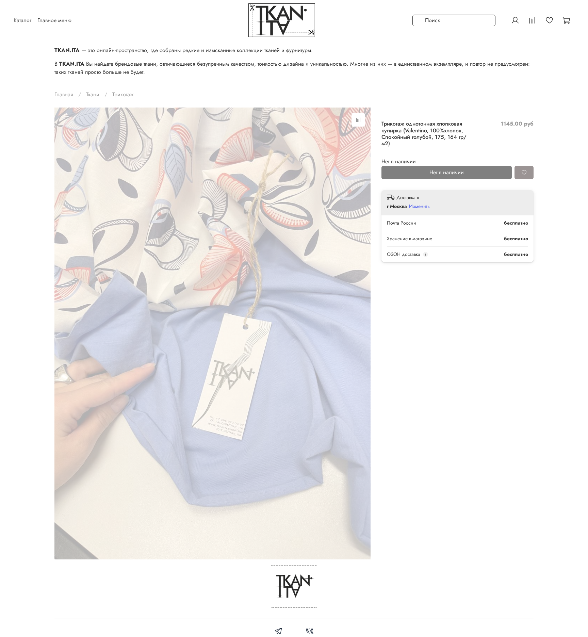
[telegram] (278, 632)
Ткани (92, 94)
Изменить (419, 206)
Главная (63, 94)
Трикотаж (123, 94)
